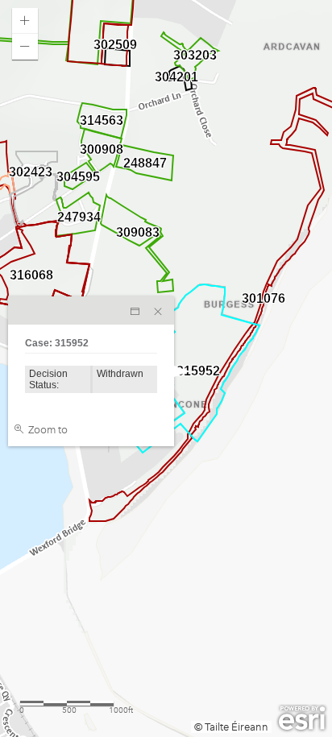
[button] (25, 21)
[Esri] (302, 718)
